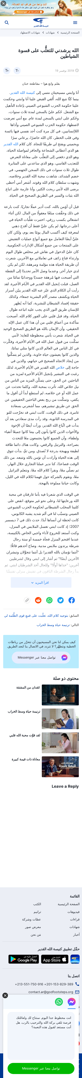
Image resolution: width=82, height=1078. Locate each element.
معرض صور (33, 927)
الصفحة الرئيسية (70, 32)
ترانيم (37, 912)
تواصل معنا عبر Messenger (41, 1068)
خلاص (60, 367)
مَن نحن (36, 935)
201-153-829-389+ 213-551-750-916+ (44, 984)
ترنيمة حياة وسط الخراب (53, 625)
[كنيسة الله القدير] (41, 22)
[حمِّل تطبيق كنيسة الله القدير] (75, 959)
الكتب (37, 904)
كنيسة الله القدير (22, 92)
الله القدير (11, 144)
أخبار (76, 935)
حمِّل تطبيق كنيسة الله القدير (59, 949)
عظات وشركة (31, 919)
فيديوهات (73, 912)
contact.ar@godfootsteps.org (50, 992)
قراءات (75, 919)
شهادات (50, 32)
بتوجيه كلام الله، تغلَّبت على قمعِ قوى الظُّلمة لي (36, 615)
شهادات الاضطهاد (30, 32)
